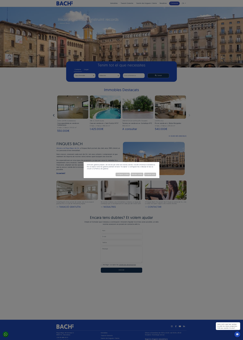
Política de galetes (101, 169)
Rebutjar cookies (137, 174)
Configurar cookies (122, 174)
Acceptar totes (150, 174)
